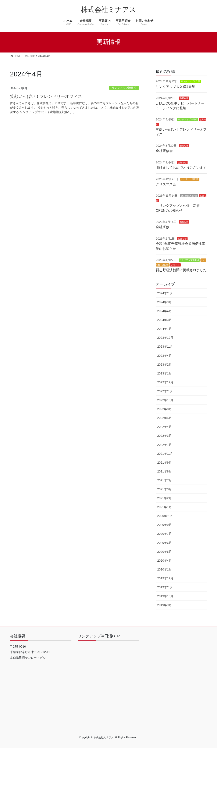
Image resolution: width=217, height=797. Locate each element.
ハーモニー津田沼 (189, 179)
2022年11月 (165, 391)
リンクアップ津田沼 (124, 87)
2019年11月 (165, 587)
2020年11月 (165, 516)
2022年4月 (164, 426)
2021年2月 (164, 498)
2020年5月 (164, 551)
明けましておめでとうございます (181, 167)
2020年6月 (164, 542)
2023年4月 (164, 355)
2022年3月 (164, 435)
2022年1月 (164, 444)
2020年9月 (164, 524)
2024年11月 (165, 293)
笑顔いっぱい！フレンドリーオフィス (46, 96)
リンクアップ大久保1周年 (175, 86)
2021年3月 (164, 489)
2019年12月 (165, 578)
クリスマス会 (166, 184)
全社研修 (162, 227)
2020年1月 (164, 569)
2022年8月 (164, 409)
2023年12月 (165, 337)
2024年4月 (164, 311)
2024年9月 (164, 302)
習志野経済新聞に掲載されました (181, 270)
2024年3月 (164, 320)
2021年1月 (164, 507)
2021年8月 (164, 471)
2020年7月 (164, 533)
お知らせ (184, 98)
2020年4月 (164, 560)
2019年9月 (164, 605)
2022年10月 (165, 400)
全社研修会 (164, 151)
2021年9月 (164, 462)
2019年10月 (165, 596)
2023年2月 (164, 364)
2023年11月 (165, 346)
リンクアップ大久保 (190, 81)
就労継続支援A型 (189, 196)
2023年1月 (164, 373)
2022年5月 (164, 418)
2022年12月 (165, 382)
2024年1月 (164, 328)
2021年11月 (165, 453)
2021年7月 (164, 480)
